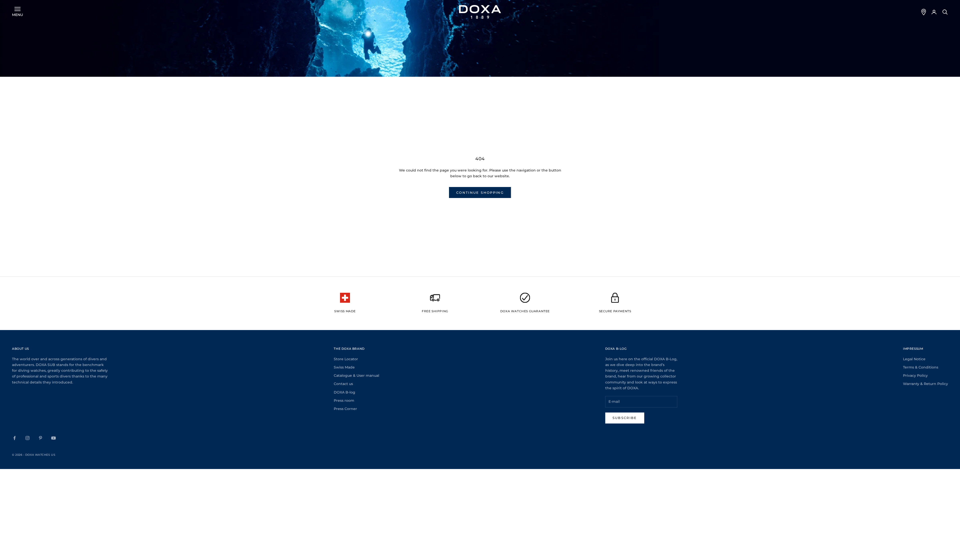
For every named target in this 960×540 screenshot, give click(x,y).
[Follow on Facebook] (14, 438)
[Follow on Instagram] (27, 438)
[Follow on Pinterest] (40, 438)
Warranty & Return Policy (925, 384)
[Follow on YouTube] (53, 438)
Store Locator (346, 359)
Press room (344, 400)
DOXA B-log (344, 392)
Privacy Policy (915, 375)
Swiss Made (344, 367)
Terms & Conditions (920, 367)
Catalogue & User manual (356, 375)
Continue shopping (480, 192)
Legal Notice (914, 359)
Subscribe (624, 418)
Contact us (343, 384)
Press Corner (345, 408)
